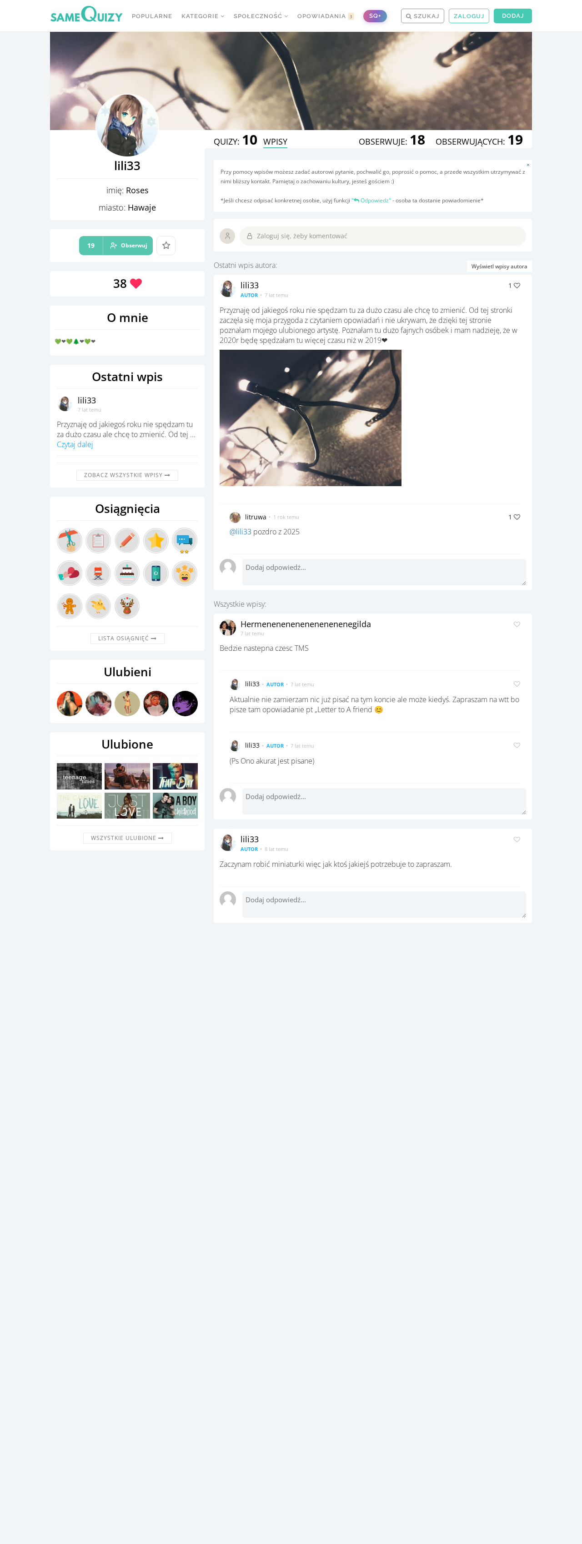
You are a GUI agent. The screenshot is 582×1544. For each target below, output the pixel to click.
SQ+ (375, 15)
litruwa (255, 517)
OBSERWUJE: (392, 141)
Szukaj (425, 16)
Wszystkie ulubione (124, 838)
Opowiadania (325, 16)
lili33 (87, 400)
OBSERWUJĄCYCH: (479, 141)
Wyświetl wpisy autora (499, 266)
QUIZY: (235, 141)
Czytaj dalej (75, 444)
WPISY (275, 141)
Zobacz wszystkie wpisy (124, 475)
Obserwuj (117, 245)
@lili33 (240, 532)
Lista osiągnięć (124, 638)
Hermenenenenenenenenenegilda (306, 624)
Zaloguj (469, 16)
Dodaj (513, 15)
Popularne (152, 16)
